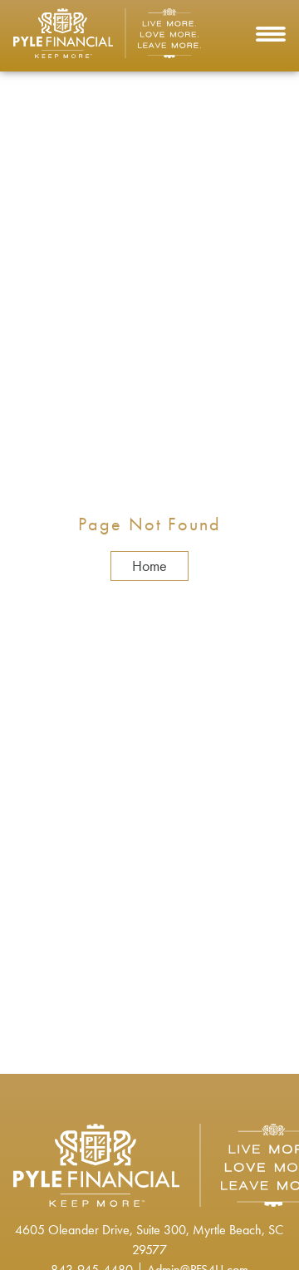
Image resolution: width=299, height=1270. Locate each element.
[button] (271, 36)
